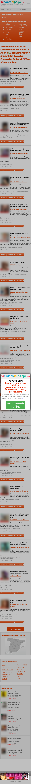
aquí (23, 398)
